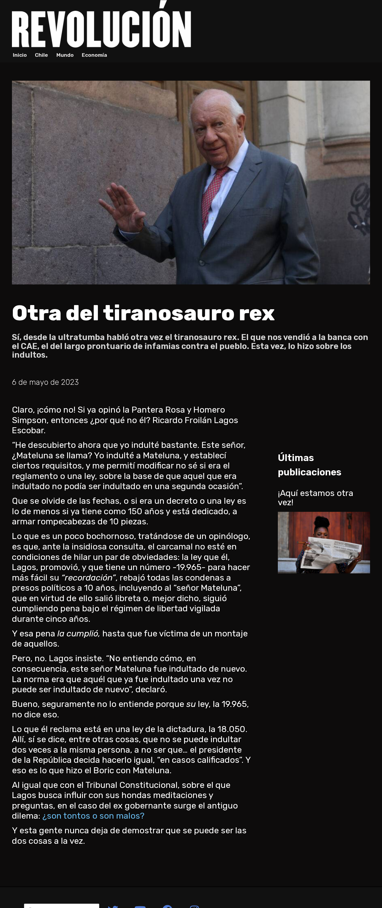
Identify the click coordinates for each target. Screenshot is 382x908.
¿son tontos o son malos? (93, 816)
